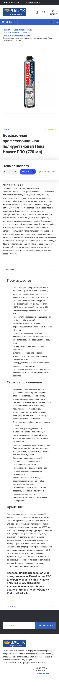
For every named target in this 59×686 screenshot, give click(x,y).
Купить (25, 172)
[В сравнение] (45, 50)
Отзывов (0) (10, 606)
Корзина (53, 14)
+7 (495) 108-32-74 (11, 2)
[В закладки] (51, 50)
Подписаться (46, 625)
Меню (8, 22)
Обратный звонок (32, 2)
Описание (9, 269)
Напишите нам (42, 673)
